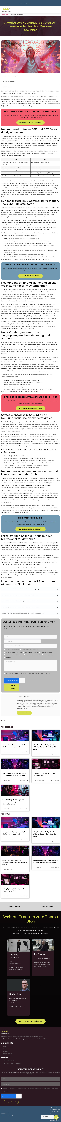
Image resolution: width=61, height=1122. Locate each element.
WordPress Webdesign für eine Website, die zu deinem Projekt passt (44, 747)
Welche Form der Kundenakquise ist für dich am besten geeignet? (21, 589)
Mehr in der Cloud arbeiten (33, 655)
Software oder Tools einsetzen (14, 655)
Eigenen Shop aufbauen (12, 649)
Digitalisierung (41, 964)
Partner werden (48, 655)
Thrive (49, 964)
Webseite (37, 966)
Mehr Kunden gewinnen (32, 652)
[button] (38, 9)
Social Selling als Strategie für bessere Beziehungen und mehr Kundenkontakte (14, 802)
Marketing (15, 967)
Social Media (19, 969)
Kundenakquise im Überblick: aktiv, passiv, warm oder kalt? (19, 601)
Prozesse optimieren (46, 652)
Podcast (22, 1006)
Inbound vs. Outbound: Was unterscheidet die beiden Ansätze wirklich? (23, 613)
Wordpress (43, 966)
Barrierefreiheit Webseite (42, 962)
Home (3, 14)
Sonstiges (8, 657)
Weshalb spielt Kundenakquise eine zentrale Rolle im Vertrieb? (20, 607)
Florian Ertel (15, 994)
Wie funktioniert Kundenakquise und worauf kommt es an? (19, 595)
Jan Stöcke (40, 954)
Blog (7, 14)
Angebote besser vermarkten (14, 652)
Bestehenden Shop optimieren (30, 649)
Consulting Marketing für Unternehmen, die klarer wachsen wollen (14, 862)
